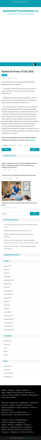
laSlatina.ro (11, 429)
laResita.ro (20, 427)
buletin (20, 145)
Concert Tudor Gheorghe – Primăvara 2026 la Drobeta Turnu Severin (20, 248)
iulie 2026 (6, 269)
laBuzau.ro (5, 407)
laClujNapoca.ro (24, 402)
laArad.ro (4, 425)
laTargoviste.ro (27, 429)
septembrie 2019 (9, 330)
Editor (15, 78)
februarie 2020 (8, 315)
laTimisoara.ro (28, 405)
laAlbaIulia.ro (12, 422)
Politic (5, 351)
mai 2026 (6, 273)
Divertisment (7, 341)
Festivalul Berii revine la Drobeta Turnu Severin (17, 230)
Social (4, 75)
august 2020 (7, 298)
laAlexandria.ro (21, 422)
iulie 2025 (6, 287)
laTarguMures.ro (15, 432)
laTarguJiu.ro (6, 432)
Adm (15, 207)
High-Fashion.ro (6, 397)
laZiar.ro (15, 392)
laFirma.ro (21, 392)
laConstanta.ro (34, 402)
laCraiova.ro (5, 405)
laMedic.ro (11, 390)
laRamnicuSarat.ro (22, 412)
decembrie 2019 (9, 319)
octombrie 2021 (8, 294)
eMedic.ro (5, 390)
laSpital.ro (18, 390)
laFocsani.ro (26, 407)
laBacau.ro (11, 425)
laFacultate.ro (29, 392)
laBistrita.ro (28, 425)
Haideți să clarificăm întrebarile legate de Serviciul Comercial (18, 235)
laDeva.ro (19, 407)
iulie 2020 (6, 301)
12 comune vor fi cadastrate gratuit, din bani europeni (19, 175)
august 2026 (7, 266)
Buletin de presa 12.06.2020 (35, 149)
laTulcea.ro (24, 432)
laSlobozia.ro (19, 429)
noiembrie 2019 (8, 322)
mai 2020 (6, 308)
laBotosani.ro (6, 427)
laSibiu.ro (4, 429)
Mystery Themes (26, 438)
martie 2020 (7, 312)
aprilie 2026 (7, 276)
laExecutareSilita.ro (14, 395)
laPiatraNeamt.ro (34, 395)
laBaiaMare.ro (19, 425)
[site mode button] (34, 64)
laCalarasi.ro (12, 407)
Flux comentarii (8, 373)
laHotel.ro (25, 390)
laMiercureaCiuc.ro (7, 410)
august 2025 (7, 283)
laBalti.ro (13, 397)
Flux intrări (7, 369)
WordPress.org (8, 377)
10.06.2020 (12, 145)
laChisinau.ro (25, 395)
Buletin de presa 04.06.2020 (8, 149)
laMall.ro (9, 392)
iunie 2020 (7, 305)
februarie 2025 (8, 291)
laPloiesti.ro (19, 405)
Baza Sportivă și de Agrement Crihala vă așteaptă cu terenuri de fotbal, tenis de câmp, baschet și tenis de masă (21, 241)
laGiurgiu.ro (34, 407)
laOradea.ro (5, 412)
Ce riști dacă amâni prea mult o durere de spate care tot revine (19, 204)
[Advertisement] (20, 40)
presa (26, 145)
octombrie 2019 (8, 326)
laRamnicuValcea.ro (8, 414)
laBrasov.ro (5, 420)
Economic (7, 344)
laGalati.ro (13, 405)
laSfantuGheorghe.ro (21, 420)
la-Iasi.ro (11, 420)
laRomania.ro (6, 402)
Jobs (5, 348)
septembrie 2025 (9, 280)
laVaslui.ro (5, 422)
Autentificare (8, 366)
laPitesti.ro (13, 412)
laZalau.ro (31, 432)
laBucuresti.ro (14, 402)
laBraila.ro (13, 427)
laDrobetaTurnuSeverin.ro (20, 11)
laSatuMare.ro (28, 427)
